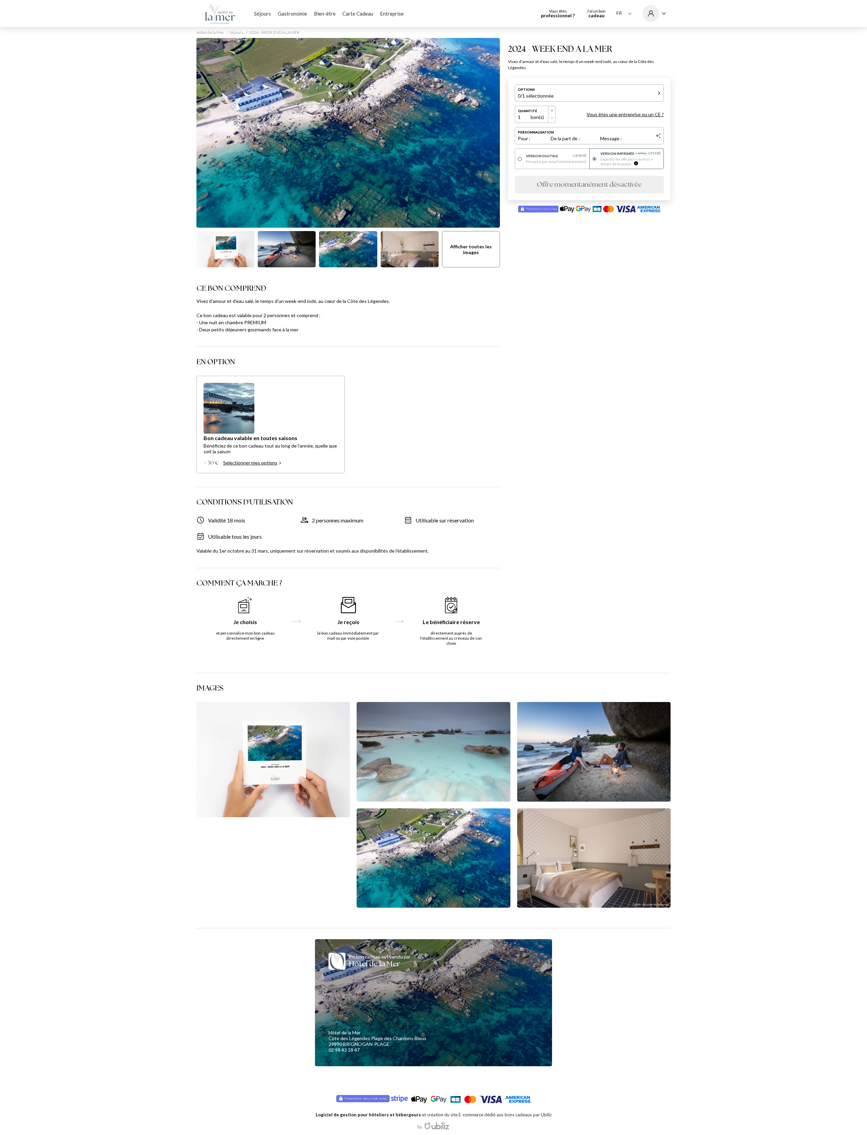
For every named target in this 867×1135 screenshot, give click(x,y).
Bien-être (325, 14)
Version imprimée (630, 153)
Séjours (262, 14)
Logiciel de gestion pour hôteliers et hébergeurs (368, 1114)
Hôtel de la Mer (210, 32)
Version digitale (556, 156)
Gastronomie (292, 14)
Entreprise (392, 14)
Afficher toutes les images (471, 249)
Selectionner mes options (250, 463)
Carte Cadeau (357, 14)
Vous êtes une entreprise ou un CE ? (625, 114)
